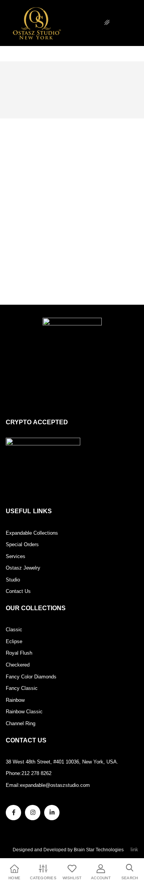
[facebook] (13, 812)
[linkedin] (52, 812)
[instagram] (32, 812)
